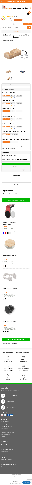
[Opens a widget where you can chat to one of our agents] (26, 482)
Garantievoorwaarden (6, 426)
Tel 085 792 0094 (4, 462)
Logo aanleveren (5, 421)
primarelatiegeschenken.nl (15, 483)
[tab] (16, 175)
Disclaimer (15, 481)
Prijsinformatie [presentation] (16, 175)
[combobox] (15, 27)
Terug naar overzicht (17, 31)
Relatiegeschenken (5, 434)
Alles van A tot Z (5, 441)
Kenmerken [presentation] (16, 184)
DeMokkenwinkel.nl (5, 451)
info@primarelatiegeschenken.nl (8, 464)
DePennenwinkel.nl (5, 454)
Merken (3, 439)
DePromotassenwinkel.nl (7, 449)
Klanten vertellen (4, 466)
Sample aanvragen (5, 428)
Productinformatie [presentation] (16, 180)
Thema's (3, 436)
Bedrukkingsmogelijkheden (7, 424)
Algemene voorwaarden (16, 474)
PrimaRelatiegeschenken (6, 459)
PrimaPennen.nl (5, 447)
